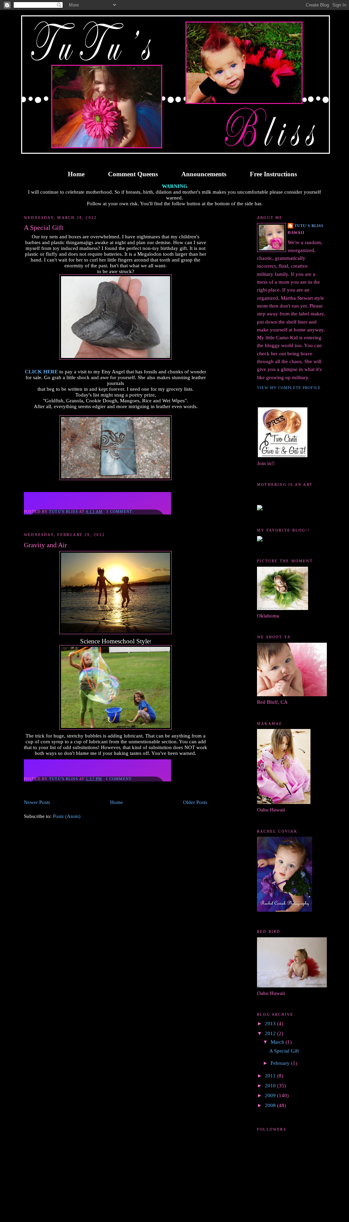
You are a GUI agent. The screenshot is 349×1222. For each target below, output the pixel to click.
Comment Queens (133, 174)
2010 (271, 1085)
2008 (271, 1105)
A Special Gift (43, 227)
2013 (271, 1023)
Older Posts (195, 802)
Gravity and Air (45, 545)
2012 (271, 1033)
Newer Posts (37, 802)
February (281, 1063)
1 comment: (120, 511)
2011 (271, 1075)
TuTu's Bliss (308, 226)
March (278, 1042)
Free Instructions (273, 174)
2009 (271, 1095)
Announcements (203, 174)
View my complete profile (289, 388)
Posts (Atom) (66, 816)
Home (76, 174)
